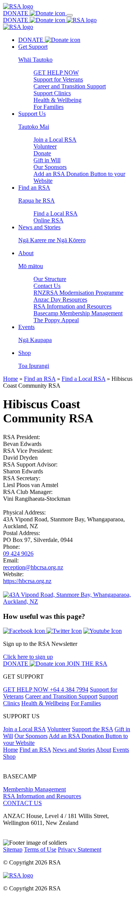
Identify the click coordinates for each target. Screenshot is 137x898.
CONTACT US (22, 803)
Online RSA (48, 220)
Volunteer (45, 146)
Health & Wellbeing (57, 100)
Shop (9, 756)
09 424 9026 (18, 553)
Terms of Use (40, 849)
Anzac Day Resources (60, 299)
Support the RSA (92, 729)
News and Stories (74, 749)
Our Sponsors (50, 167)
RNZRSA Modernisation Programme (78, 292)
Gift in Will (47, 160)
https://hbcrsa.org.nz (27, 581)
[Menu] (70, 15)
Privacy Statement (79, 849)
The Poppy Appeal (56, 320)
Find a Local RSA (55, 213)
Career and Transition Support (69, 86)
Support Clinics (52, 93)
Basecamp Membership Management (78, 313)
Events (121, 749)
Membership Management (34, 789)
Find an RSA (40, 378)
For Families (48, 107)
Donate (42, 153)
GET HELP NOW (56, 72)
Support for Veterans (58, 79)
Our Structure (49, 279)
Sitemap (12, 849)
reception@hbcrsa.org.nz (33, 567)
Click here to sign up (28, 657)
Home (10, 378)
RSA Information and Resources (72, 306)
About (103, 749)
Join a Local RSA (54, 139)
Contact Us (47, 286)
